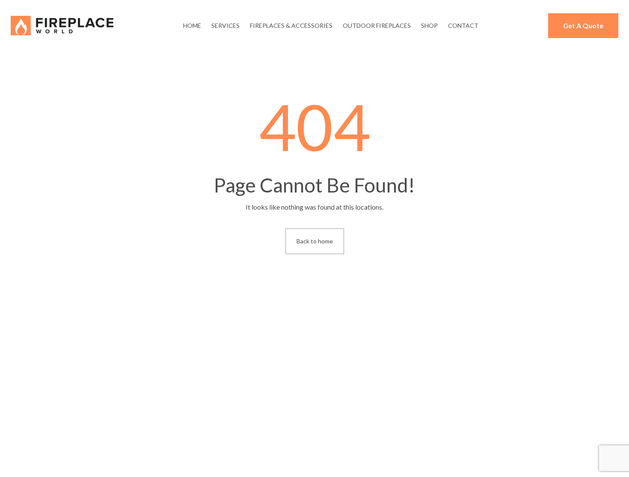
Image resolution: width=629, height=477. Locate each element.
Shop (429, 25)
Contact (463, 25)
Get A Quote (583, 25)
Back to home (315, 241)
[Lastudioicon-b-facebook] (90, 442)
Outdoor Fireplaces (377, 25)
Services (225, 25)
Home (192, 25)
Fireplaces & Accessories (291, 25)
